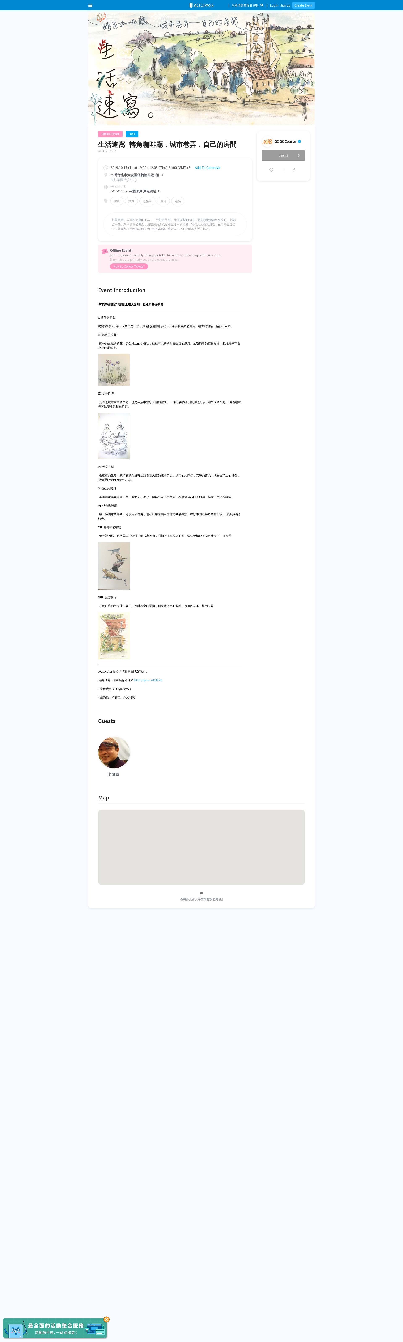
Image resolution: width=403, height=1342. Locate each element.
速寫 (163, 201)
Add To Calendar (208, 167)
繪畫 (117, 201)
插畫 (131, 201)
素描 (178, 201)
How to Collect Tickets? (129, 266)
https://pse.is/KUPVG (148, 680)
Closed (283, 156)
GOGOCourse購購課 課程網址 (133, 191)
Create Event (304, 5)
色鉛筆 (147, 201)
